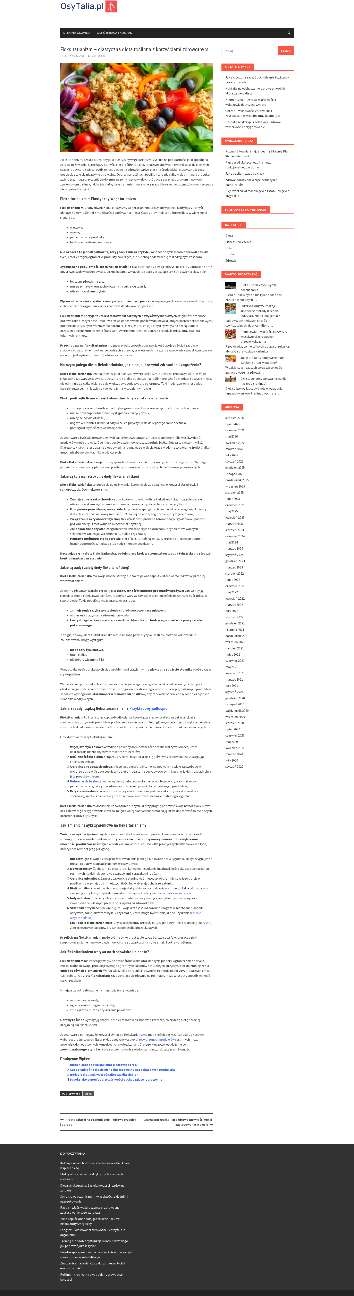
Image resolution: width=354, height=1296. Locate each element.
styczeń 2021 (234, 692)
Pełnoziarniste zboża (85, 781)
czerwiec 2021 (235, 660)
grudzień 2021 (235, 623)
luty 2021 (231, 685)
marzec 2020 (234, 754)
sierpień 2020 (234, 723)
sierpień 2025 (234, 492)
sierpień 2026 (234, 418)
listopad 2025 (234, 474)
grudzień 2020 (235, 698)
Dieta (88, 1093)
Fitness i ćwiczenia (238, 242)
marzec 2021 (234, 679)
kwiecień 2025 (235, 517)
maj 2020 (231, 742)
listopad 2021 (234, 630)
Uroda (229, 254)
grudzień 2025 (235, 467)
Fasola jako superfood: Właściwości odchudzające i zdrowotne (116, 1079)
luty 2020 (231, 760)
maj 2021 (231, 667)
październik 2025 (237, 480)
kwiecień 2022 (235, 598)
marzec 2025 (234, 524)
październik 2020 (237, 710)
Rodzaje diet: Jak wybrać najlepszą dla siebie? (104, 1074)
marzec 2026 (234, 449)
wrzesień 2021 (235, 642)
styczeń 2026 (234, 461)
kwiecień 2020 (235, 748)
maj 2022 (231, 592)
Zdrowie (231, 260)
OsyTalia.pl (98, 55)
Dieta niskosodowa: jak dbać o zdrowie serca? (104, 1065)
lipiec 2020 (232, 729)
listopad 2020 (234, 704)
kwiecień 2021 (235, 673)
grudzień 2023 (235, 561)
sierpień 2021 (234, 648)
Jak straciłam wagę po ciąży (244, 173)
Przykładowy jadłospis (148, 708)
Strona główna (76, 32)
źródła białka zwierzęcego (174, 893)
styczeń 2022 (234, 617)
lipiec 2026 (232, 424)
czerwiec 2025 (235, 505)
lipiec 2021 (232, 654)
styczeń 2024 (234, 555)
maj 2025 (231, 511)
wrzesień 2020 (235, 717)
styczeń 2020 (234, 766)
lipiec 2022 (232, 580)
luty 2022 (231, 611)
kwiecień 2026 (235, 443)
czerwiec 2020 (235, 735)
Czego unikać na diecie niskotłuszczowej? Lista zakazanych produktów (122, 1069)
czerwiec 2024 (235, 536)
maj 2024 (231, 542)
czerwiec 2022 (235, 586)
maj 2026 (231, 436)
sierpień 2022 (234, 573)
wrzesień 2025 (235, 486)
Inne (228, 248)
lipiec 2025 (232, 499)
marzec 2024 (234, 548)
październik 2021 (237, 636)
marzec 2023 (234, 567)
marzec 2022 (234, 605)
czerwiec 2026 (235, 430)
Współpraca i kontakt (115, 32)
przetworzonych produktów (155, 1039)
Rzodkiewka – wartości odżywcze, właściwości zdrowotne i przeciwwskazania (264, 336)
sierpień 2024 (234, 530)
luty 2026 (231, 455)
